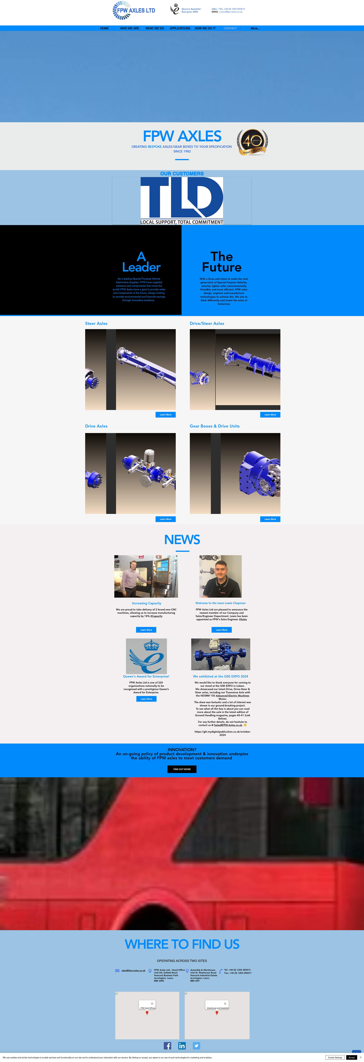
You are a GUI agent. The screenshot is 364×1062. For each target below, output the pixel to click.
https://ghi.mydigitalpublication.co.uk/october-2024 (223, 733)
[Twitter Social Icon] (196, 1045)
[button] (182, 201)
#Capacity (156, 616)
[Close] (360, 1057)
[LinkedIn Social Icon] (182, 1045)
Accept (352, 1057)
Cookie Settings (335, 1057)
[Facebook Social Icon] (167, 1045)
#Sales (243, 619)
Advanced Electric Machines (232, 695)
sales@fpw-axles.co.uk (231, 11)
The (222, 256)
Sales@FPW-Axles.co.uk (228, 725)
